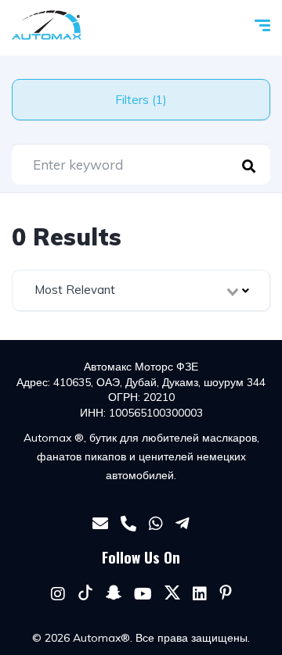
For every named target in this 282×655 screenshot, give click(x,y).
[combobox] (141, 290)
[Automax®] (46, 25)
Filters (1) (141, 99)
